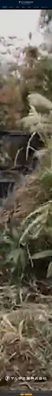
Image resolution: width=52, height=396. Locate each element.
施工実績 (29, 7)
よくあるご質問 (35, 7)
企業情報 (17, 7)
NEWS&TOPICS (11, 7)
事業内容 (23, 7)
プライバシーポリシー (28, 394)
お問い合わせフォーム (44, 7)
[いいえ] (50, 393)
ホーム (5, 7)
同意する (22, 394)
